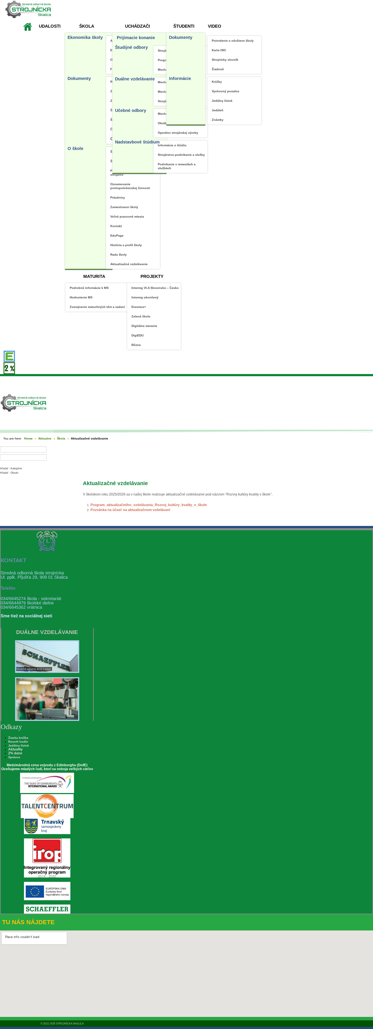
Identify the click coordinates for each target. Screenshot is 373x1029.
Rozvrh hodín (18, 741)
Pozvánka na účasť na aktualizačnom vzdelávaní (130, 510)
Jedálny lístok (18, 745)
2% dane (15, 753)
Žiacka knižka (18, 737)
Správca (14, 757)
